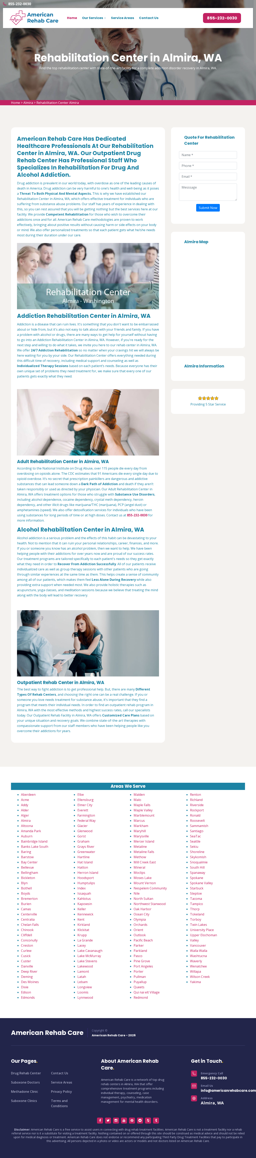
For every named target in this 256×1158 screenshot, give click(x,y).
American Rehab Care (47, 1033)
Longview (84, 987)
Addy (24, 805)
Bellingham (29, 872)
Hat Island (85, 862)
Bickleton (28, 878)
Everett (82, 810)
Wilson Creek (200, 976)
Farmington (86, 815)
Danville (27, 966)
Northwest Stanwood (150, 904)
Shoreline (197, 852)
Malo (137, 800)
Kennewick (85, 914)
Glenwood (84, 831)
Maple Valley (143, 810)
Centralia (28, 919)
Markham (141, 826)
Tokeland (197, 914)
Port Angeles (143, 966)
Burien (26, 904)
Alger (25, 815)
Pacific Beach (143, 940)
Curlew (26, 950)
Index (81, 888)
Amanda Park (31, 831)
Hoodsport (85, 878)
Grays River (85, 846)
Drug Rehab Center (26, 1073)
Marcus (139, 820)
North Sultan (143, 898)
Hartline (83, 857)
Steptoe (196, 893)
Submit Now (208, 208)
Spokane (196, 878)
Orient (138, 930)
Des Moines (30, 982)
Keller (81, 909)
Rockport (197, 810)
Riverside (197, 805)
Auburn (26, 836)
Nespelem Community (150, 888)
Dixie (24, 987)
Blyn (24, 883)
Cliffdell (26, 935)
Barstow (27, 857)
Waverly (196, 961)
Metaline (140, 846)
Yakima (195, 982)
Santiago (196, 831)
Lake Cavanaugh (89, 950)
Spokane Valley (201, 883)
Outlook (140, 935)
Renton (195, 794)
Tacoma (196, 898)
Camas (26, 909)
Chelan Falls (30, 924)
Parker (139, 945)
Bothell (26, 888)
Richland (196, 800)
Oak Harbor (142, 909)
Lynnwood (85, 997)
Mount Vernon (145, 883)
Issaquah (84, 893)
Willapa (195, 971)
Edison (26, 992)
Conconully (29, 940)
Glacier (82, 826)
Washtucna (198, 956)
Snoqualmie (199, 862)
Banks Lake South (34, 846)
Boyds (25, 893)
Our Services (92, 18)
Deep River (29, 971)
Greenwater (86, 852)
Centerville (29, 914)
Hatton (82, 867)
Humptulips (86, 883)
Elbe (80, 794)
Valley (194, 940)
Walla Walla (198, 950)
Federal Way (86, 820)
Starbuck (196, 888)
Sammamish (199, 826)
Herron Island (87, 872)
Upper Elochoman (203, 935)
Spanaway (197, 872)
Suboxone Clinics (24, 1101)
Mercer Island (144, 841)
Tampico (196, 904)
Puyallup (140, 982)
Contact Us (148, 18)
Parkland (140, 950)
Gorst (81, 836)
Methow (140, 857)
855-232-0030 (19, 3)
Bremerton (29, 898)
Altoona (27, 826)
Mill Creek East (145, 862)
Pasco (138, 956)
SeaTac (195, 836)
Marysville (141, 836)
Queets (139, 987)
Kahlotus (84, 898)
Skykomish (198, 857)
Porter (138, 971)
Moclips (139, 872)
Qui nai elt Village (147, 992)
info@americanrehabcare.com (228, 1090)
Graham (83, 841)
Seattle (195, 841)
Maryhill (140, 831)
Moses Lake (143, 878)
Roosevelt (197, 820)
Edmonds (28, 997)
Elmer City (84, 805)
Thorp (195, 909)
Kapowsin (84, 904)
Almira (28, 102)
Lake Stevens (87, 961)
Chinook (27, 930)
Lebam (82, 982)
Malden (139, 794)
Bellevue (27, 867)
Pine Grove (142, 961)
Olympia (140, 919)
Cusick (26, 956)
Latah (81, 976)
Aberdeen (28, 794)
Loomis (82, 992)
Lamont (83, 971)
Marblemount (144, 815)
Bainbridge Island (34, 841)
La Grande (85, 940)
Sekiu (194, 846)
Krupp (82, 935)
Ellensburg (85, 800)
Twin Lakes (198, 924)
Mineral (139, 867)
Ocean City (141, 914)
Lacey (81, 945)
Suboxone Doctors (25, 1082)
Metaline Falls (144, 852)
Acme (25, 800)
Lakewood (85, 966)
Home (72, 18)
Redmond (141, 997)
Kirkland (83, 924)
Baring (26, 852)
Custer (26, 961)
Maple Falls (142, 805)
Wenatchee (198, 966)
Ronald (195, 815)
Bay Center (29, 862)
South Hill (197, 867)
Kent (80, 919)
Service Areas (122, 18)
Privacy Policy (61, 1091)
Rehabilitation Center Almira (57, 102)
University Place (202, 930)
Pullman (140, 976)
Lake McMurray (89, 956)
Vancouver (198, 945)
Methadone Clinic (24, 1091)
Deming (27, 976)
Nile (137, 893)
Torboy (195, 919)
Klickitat (83, 930)
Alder (25, 810)
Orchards (140, 924)
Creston (27, 945)
